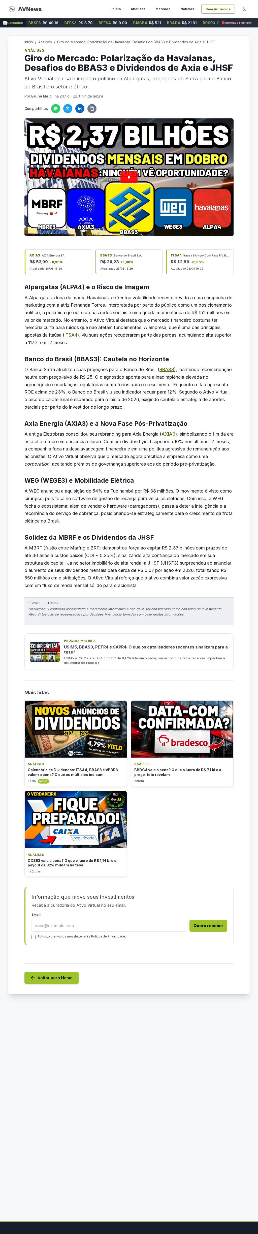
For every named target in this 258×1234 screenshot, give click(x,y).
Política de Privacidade (108, 936)
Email (36, 915)
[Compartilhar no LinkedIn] (79, 108)
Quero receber (208, 925)
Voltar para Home (55, 977)
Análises (138, 9)
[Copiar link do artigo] (91, 108)
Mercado (162, 9)
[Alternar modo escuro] (244, 9)
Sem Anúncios (218, 9)
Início (116, 9)
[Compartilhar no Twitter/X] (67, 108)
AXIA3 (168, 434)
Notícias (187, 9)
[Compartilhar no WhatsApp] (55, 108)
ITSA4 (70, 335)
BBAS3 (166, 369)
